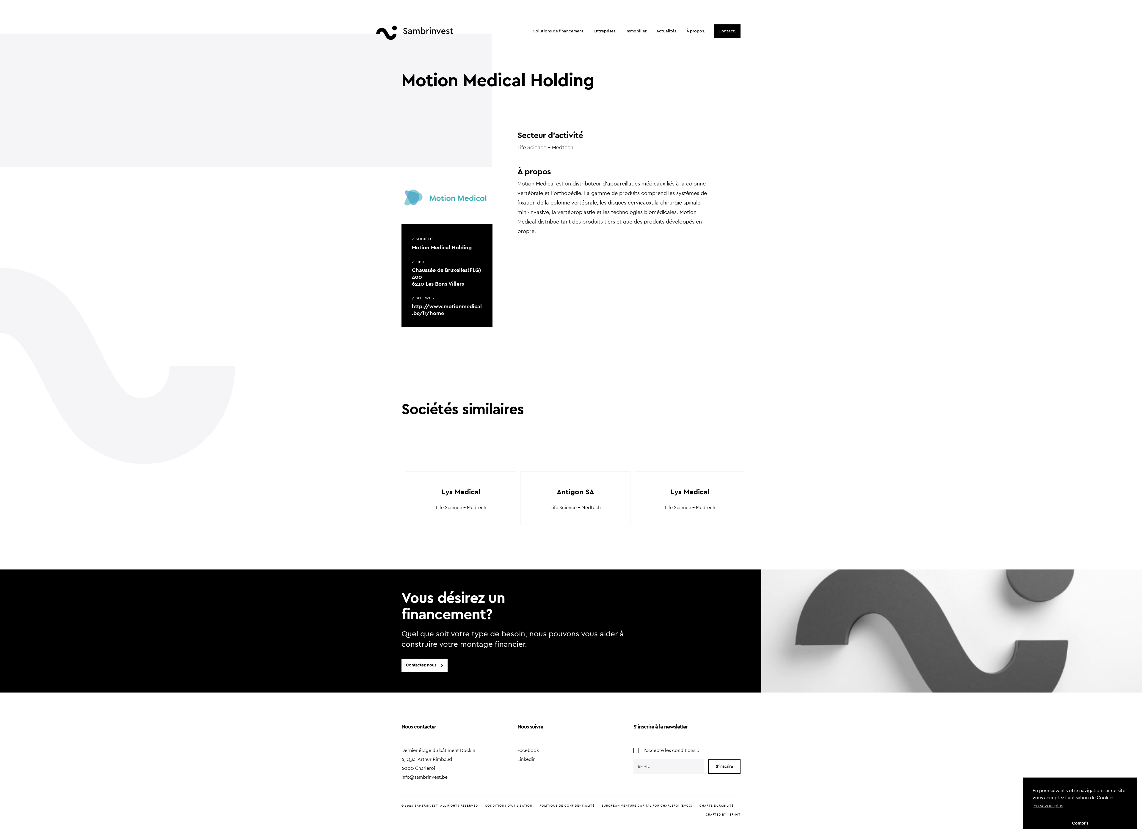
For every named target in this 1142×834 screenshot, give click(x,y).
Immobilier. (636, 31)
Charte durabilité (716, 805)
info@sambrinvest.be (424, 777)
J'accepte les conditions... (671, 750)
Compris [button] (1080, 823)
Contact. (727, 31)
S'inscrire (724, 766)
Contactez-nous (421, 665)
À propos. (695, 31)
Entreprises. (605, 31)
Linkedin (526, 759)
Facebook (528, 750)
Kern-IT (734, 814)
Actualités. (666, 31)
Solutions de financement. (559, 31)
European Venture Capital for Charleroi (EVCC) (647, 805)
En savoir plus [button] (1048, 805)
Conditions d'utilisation (508, 805)
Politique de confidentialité (566, 805)
